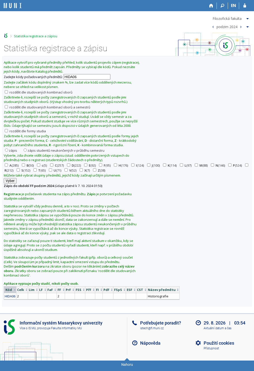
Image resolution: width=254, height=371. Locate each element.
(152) (25, 170)
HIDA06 (10, 296)
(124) (140, 165)
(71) (57, 170)
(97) (188, 165)
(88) (203, 165)
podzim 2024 (227, 26)
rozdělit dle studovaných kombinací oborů (40, 92)
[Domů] (211, 5)
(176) (123, 165)
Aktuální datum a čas (217, 328)
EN (233, 5)
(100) (156, 165)
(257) (59, 165)
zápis (13, 150)
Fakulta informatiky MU (66, 328)
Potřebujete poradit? (160, 322)
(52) (72, 170)
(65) (42, 170)
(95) (107, 165)
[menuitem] (230, 18)
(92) (92, 165)
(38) (101, 170)
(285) (14, 165)
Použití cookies (219, 343)
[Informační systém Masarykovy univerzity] (13, 5)
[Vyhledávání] (222, 5)
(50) (30, 165)
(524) (237, 165)
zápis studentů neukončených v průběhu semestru (66, 150)
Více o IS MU (28, 328)
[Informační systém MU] (6, 36)
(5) (44, 165)
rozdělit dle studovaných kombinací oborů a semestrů (49, 107)
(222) (76, 165)
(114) (172, 165)
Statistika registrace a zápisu (35, 36)
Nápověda (150, 343)
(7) (87, 170)
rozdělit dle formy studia (27, 131)
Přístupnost (211, 348)
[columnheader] (10, 289)
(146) (220, 165)
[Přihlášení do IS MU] (244, 5)
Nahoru (127, 365)
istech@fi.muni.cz (152, 328)
